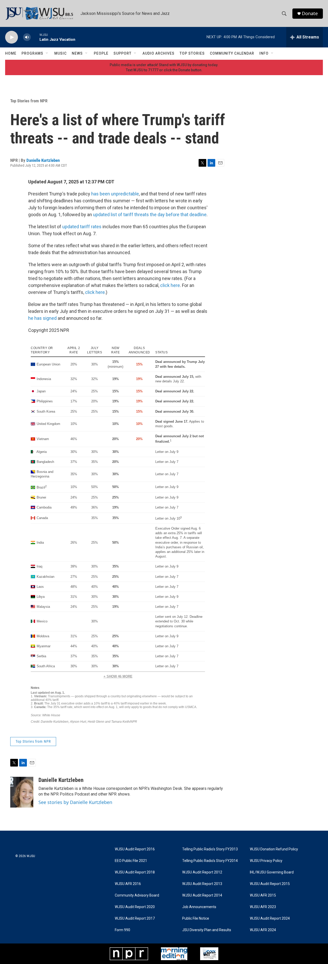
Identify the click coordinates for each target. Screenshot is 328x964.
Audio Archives (158, 53)
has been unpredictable (115, 193)
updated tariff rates (81, 226)
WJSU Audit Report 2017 (135, 918)
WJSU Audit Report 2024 (270, 918)
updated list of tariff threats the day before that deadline (150, 214)
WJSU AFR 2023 (263, 907)
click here (170, 285)
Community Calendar (232, 53)
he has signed (42, 318)
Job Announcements (199, 907)
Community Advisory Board (137, 895)
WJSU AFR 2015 (263, 895)
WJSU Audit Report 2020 (135, 907)
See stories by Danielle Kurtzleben (75, 802)
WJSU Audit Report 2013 (202, 884)
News (77, 53)
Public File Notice (195, 918)
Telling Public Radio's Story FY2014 (210, 861)
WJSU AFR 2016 (128, 884)
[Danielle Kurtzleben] (21, 792)
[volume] (27, 37)
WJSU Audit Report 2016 (135, 849)
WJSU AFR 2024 (263, 930)
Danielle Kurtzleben (43, 160)
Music (60, 53)
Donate (310, 13)
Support (122, 53)
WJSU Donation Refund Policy (274, 849)
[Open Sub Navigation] (47, 53)
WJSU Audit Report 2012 (202, 872)
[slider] (35, 37)
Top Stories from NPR (28, 100)
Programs (32, 53)
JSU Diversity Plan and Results (206, 930)
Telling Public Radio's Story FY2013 (210, 849)
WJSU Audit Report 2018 (135, 872)
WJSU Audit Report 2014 (202, 895)
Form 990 (122, 930)
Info (264, 53)
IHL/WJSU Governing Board (272, 872)
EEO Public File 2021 (131, 861)
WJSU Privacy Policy (266, 861)
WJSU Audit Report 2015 (270, 884)
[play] (11, 37)
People (101, 53)
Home (10, 53)
